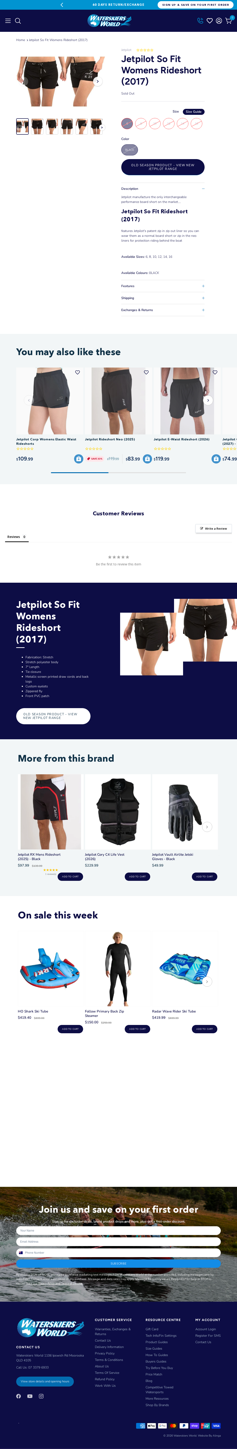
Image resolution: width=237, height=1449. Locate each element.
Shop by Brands (157, 1405)
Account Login (205, 1329)
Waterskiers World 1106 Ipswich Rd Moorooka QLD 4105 (50, 1358)
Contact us (203, 1342)
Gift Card (152, 1329)
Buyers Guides (156, 1361)
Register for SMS (208, 1335)
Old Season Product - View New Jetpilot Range (162, 167)
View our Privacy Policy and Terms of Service (54, 1283)
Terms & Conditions (109, 1360)
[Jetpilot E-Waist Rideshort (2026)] (187, 401)
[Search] (18, 22)
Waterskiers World (185, 1435)
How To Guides (157, 1355)
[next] (207, 827)
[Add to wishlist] (77, 372)
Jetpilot (126, 50)
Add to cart (70, 876)
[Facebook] (18, 1396)
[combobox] (20, 1253)
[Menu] (8, 21)
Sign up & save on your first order (195, 4)
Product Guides (157, 1342)
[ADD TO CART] (78, 458)
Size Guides (154, 1348)
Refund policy (105, 1379)
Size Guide (194, 112)
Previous (62, 5)
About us (102, 1366)
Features (127, 286)
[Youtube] (29, 1396)
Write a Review (216, 528)
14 (182, 123)
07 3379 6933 (38, 1367)
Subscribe (118, 1263)
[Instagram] (41, 1396)
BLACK (129, 150)
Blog (149, 1381)
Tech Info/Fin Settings (161, 1335)
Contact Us (103, 1340)
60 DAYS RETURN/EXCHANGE (118, 4)
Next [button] (97, 81)
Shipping (127, 298)
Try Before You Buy (159, 1368)
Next (175, 5)
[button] (208, 400)
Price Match (154, 1374)
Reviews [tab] (13, 536)
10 (154, 123)
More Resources (157, 1398)
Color (125, 139)
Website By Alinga (209, 1435)
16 (196, 123)
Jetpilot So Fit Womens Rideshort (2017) (58, 40)
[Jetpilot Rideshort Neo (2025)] (118, 401)
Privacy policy (105, 1353)
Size (187, 111)
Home (20, 40)
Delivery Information (109, 1347)
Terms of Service (107, 1373)
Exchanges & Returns (137, 310)
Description (129, 189)
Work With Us (105, 1386)
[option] (60, 81)
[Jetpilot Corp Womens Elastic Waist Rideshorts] (49, 401)
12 (168, 123)
